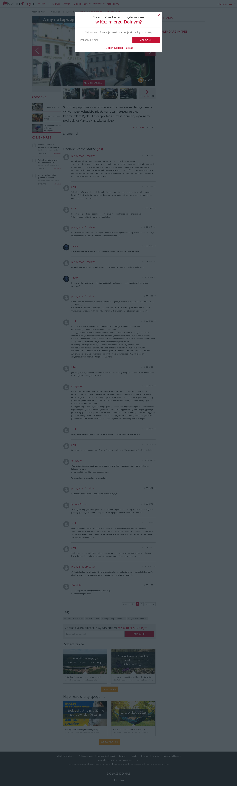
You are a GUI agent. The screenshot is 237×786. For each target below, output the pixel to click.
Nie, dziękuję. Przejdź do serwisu (118, 47)
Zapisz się (146, 40)
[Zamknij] (159, 14)
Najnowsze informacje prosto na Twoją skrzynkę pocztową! (118, 32)
